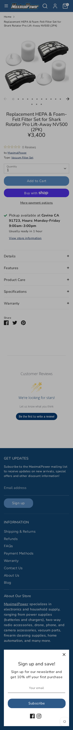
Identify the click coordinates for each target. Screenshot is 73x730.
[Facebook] (32, 716)
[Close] (64, 654)
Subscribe (36, 703)
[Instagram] (39, 716)
